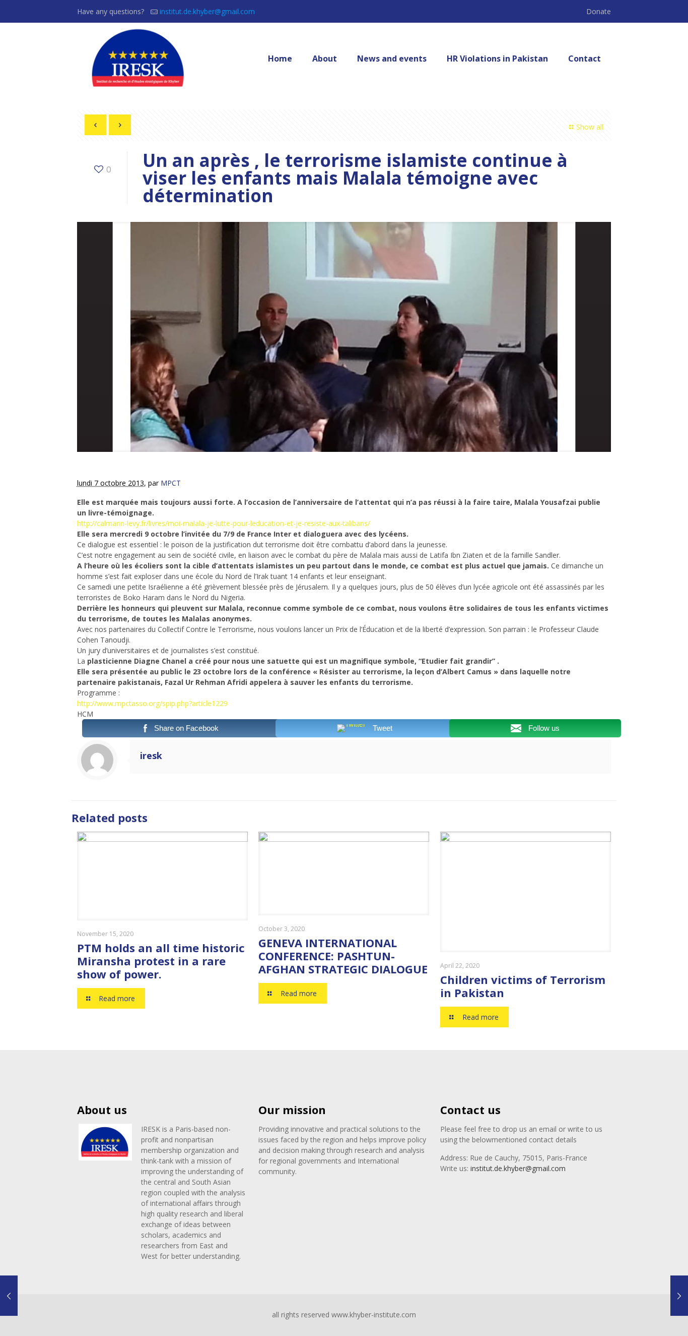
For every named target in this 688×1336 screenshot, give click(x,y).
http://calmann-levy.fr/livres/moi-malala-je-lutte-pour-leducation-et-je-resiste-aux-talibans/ (223, 523)
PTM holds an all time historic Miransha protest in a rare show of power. (161, 960)
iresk (151, 755)
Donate (598, 11)
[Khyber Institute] (139, 58)
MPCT (171, 483)
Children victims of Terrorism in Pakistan (522, 986)
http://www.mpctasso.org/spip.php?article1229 (152, 703)
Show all (589, 127)
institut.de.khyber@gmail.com (207, 11)
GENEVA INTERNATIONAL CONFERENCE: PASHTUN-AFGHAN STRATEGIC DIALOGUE (343, 955)
